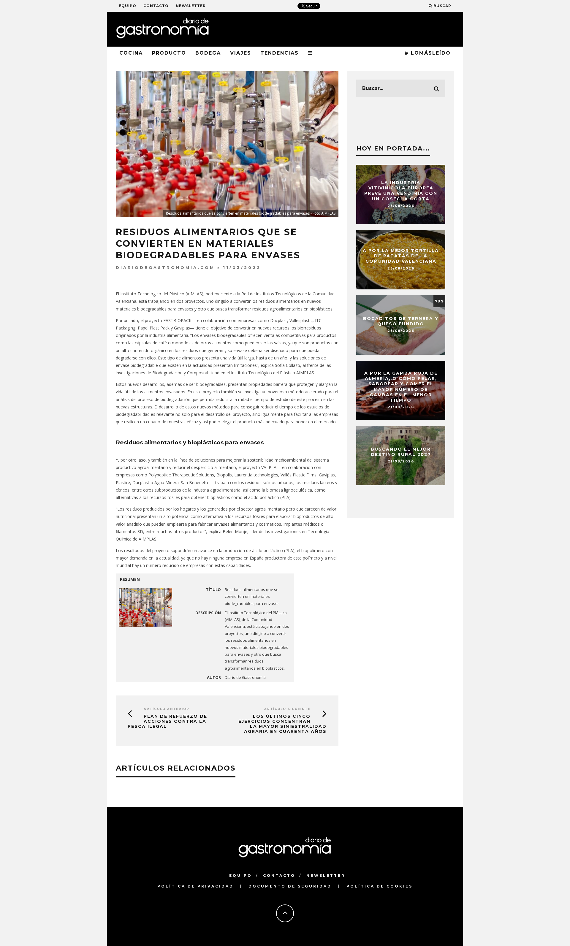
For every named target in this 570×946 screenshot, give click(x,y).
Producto (169, 53)
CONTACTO (156, 6)
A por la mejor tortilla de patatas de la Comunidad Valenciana (401, 256)
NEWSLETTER (191, 6)
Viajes (240, 53)
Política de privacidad (195, 886)
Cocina (131, 53)
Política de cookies (379, 886)
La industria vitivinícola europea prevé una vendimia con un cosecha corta (400, 191)
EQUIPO (127, 6)
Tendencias (279, 53)
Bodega (208, 53)
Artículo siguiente (287, 709)
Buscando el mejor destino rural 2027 (401, 451)
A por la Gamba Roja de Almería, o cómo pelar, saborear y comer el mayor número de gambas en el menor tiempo (401, 386)
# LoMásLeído (427, 53)
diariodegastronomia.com (165, 267)
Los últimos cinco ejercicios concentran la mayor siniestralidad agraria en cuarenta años (282, 724)
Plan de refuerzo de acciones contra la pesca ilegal (167, 721)
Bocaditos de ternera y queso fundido (400, 321)
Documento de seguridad (290, 886)
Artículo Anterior (166, 709)
